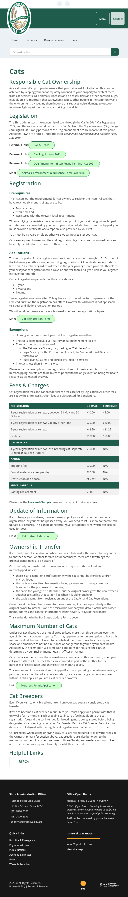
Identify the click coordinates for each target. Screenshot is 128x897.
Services (31, 40)
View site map (75, 849)
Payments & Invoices (21, 845)
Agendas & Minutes (20, 854)
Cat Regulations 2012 (47, 154)
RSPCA (24, 761)
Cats (74, 40)
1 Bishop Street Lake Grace (24, 800)
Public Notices (17, 849)
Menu (102, 18)
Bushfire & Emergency (22, 840)
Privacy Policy (17, 886)
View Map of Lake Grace (80, 844)
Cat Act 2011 (42, 145)
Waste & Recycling (19, 864)
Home (14, 40)
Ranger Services (54, 40)
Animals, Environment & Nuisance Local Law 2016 (53, 173)
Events (13, 859)
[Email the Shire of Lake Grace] (67, 4)
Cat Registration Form (36, 319)
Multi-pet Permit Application (38, 685)
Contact (118, 18)
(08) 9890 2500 (19, 811)
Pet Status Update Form (37, 536)
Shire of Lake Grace (80, 833)
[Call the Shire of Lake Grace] (60, 4)
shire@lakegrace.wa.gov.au (26, 821)
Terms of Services (38, 886)
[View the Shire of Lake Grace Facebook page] (72, 3)
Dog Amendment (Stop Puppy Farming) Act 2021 (64, 163)
